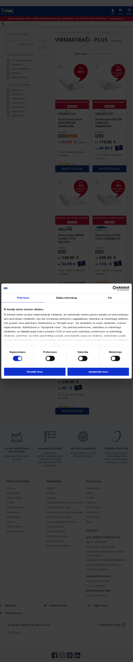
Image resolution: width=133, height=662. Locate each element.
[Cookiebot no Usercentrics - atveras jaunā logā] (115, 288)
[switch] (50, 358)
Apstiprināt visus (98, 371)
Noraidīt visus (35, 371)
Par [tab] (110, 297)
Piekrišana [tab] (23, 297)
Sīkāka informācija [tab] (66, 297)
